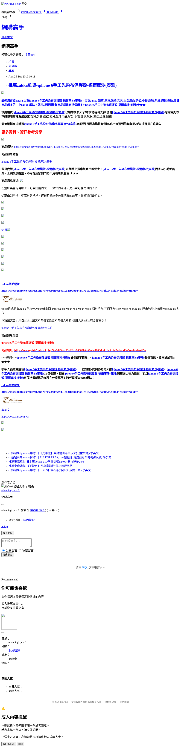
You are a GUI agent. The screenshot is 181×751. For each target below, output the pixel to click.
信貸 (4, 229)
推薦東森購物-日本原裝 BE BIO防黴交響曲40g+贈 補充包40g (46, 461)
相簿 (11, 61)
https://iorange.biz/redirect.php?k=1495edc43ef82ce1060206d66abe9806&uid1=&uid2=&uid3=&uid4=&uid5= (76, 146)
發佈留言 (7, 554)
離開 (20, 744)
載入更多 (7, 533)
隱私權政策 (110, 702)
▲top (4, 526)
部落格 (12, 66)
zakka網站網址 (10, 284)
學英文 (5, 410)
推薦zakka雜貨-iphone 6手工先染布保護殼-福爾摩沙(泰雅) (62, 85)
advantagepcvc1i (10, 490)
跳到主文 (7, 37)
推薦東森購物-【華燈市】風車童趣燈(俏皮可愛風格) (40, 465)
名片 (11, 70)
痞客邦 (34, 510)
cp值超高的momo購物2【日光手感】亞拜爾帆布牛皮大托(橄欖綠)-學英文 (53, 453)
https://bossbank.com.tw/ (15, 416)
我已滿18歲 (8, 744)
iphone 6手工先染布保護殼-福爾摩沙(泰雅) (39, 112)
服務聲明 (124, 702)
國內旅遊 (29, 520)
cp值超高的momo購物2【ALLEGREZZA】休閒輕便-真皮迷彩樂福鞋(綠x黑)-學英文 (59, 457)
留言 (42, 510)
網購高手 (12, 27)
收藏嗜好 (30, 54)
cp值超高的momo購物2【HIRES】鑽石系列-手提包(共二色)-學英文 (49, 470)
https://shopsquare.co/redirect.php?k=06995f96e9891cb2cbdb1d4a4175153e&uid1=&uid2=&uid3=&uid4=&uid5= (69, 290)
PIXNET (64, 702)
